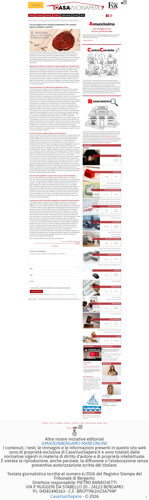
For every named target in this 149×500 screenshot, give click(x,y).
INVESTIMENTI (116, 196)
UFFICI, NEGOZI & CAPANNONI (112, 263)
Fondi (116, 200)
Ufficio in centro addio (116, 258)
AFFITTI (118, 360)
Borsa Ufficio (106, 234)
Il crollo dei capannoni (116, 260)
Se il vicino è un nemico (115, 337)
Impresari (106, 332)
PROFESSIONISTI (116, 327)
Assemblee (106, 347)
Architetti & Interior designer (97, 331)
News (34, 20)
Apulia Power (117, 83)
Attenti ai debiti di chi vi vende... (114, 207)
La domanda (39, 15)
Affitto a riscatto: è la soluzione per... (112, 356)
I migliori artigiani (66, 15)
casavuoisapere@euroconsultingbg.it (102, 142)
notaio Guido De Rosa (40, 243)
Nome (31, 268)
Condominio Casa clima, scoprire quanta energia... (110, 225)
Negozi (106, 267)
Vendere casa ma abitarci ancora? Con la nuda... (110, 223)
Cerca (102, 15)
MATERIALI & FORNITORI (114, 278)
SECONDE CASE (116, 246)
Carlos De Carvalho (116, 321)
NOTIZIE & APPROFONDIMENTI (112, 214)
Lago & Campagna (116, 250)
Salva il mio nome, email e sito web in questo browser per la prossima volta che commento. (50, 288)
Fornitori (116, 283)
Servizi (82, 15)
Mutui (116, 315)
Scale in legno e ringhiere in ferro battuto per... (110, 274)
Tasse (106, 315)
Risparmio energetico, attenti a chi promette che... (109, 288)
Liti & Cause (116, 347)
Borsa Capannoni (116, 234)
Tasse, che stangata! (116, 305)
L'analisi (78, 242)
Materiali (75, 15)
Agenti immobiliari (116, 331)
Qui (83, 439)
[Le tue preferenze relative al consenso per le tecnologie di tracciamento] (146, 497)
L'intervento (48, 15)
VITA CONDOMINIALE (115, 343)
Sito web (32, 281)
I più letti (31, 15)
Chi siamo (56, 15)
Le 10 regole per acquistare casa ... (113, 211)
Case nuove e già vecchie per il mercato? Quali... (110, 227)
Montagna (106, 250)
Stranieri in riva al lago (116, 241)
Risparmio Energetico (116, 298)
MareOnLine (94, 467)
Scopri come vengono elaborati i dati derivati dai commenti (64, 294)
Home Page (45, 447)
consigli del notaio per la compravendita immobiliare (55, 243)
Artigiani (97, 218)
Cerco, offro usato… (88, 400)
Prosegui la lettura (88, 40)
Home (30, 20)
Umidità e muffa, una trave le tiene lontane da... (110, 272)
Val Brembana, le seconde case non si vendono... (110, 239)
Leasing (106, 200)
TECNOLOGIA (116, 294)
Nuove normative (116, 183)
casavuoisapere (77, 241)
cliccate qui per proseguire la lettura (109, 384)
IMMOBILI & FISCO (115, 310)
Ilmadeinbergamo (61, 467)
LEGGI (118, 179)
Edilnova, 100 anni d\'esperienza (113, 323)
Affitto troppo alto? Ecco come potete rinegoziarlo (109, 354)
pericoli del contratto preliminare (73, 243)
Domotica (106, 299)
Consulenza (116, 364)
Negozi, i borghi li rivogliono (114, 256)
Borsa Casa (97, 234)
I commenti (75, 447)
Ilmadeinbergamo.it (114, 404)
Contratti (106, 364)
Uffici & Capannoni (116, 267)
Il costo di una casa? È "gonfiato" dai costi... (111, 209)
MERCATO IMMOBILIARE (114, 230)
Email (31, 275)
